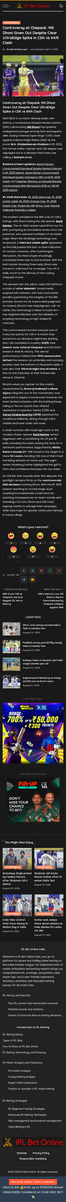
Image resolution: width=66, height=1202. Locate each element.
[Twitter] (32, 570)
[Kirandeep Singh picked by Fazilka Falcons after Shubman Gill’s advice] (17, 859)
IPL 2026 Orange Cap (32, 201)
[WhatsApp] (50, 570)
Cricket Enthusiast (17, 49)
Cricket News (11, 22)
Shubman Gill (26, 205)
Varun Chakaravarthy (18, 414)
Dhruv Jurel (42, 205)
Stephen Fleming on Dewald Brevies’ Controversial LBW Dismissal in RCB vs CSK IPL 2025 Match (32, 186)
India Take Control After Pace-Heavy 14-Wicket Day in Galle (16, 923)
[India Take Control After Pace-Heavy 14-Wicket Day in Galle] (17, 905)
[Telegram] (23, 579)
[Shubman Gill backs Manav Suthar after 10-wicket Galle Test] (49, 859)
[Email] (32, 579)
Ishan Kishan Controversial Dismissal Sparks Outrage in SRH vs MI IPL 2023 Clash (31, 177)
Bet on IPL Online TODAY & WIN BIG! (33, 1182)
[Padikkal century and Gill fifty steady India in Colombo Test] (11, 646)
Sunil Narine (41, 434)
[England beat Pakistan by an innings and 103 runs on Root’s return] (11, 681)
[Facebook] (23, 570)
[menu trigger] (7, 6)
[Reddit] (58, 570)
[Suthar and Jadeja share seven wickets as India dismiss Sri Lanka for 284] (49, 905)
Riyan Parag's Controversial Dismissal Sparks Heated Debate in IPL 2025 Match (32, 168)
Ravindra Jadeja (25, 210)
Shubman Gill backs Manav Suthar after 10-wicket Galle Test (48, 877)
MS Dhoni (33, 127)
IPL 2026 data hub (39, 197)
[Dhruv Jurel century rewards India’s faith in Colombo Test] (11, 629)
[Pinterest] (41, 570)
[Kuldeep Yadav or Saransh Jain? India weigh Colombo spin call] (11, 664)
